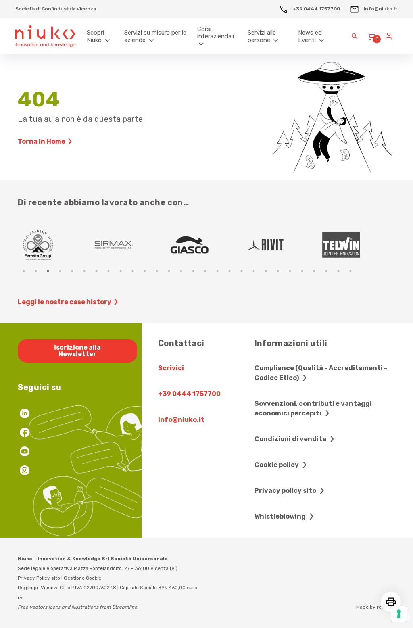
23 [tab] (290, 271)
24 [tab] (302, 271)
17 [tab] (217, 271)
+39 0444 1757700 (316, 9)
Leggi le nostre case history (64, 302)
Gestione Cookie (82, 578)
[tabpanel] (56, 245)
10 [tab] (133, 271)
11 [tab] (145, 271)
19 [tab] (242, 271)
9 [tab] (121, 271)
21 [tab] (266, 271)
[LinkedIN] (24, 414)
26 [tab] (326, 271)
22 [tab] (278, 271)
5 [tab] (72, 271)
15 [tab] (193, 271)
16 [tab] (205, 271)
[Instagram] (24, 471)
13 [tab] (169, 271)
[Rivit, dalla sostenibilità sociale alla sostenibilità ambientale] (283, 245)
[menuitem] (102, 36)
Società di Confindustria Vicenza (55, 9)
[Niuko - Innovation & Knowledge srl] (45, 36)
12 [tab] (157, 271)
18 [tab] (229, 271)
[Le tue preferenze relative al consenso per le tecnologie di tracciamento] (399, 614)
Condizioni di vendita (290, 439)
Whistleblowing (280, 516)
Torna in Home (41, 141)
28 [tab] (350, 271)
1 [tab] (24, 271)
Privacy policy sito (285, 490)
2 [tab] (36, 271)
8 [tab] (108, 271)
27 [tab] (338, 271)
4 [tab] (60, 271)
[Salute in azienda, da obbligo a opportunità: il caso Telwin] (359, 245)
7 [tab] (96, 271)
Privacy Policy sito (39, 578)
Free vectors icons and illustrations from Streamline (77, 607)
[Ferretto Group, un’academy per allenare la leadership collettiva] (56, 245)
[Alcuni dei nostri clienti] (207, 245)
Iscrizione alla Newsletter (77, 351)
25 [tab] (314, 271)
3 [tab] (48, 271)
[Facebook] (24, 433)
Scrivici (171, 368)
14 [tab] (181, 271)
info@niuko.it (380, 9)
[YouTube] (24, 452)
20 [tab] (254, 271)
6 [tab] (84, 271)
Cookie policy (277, 465)
